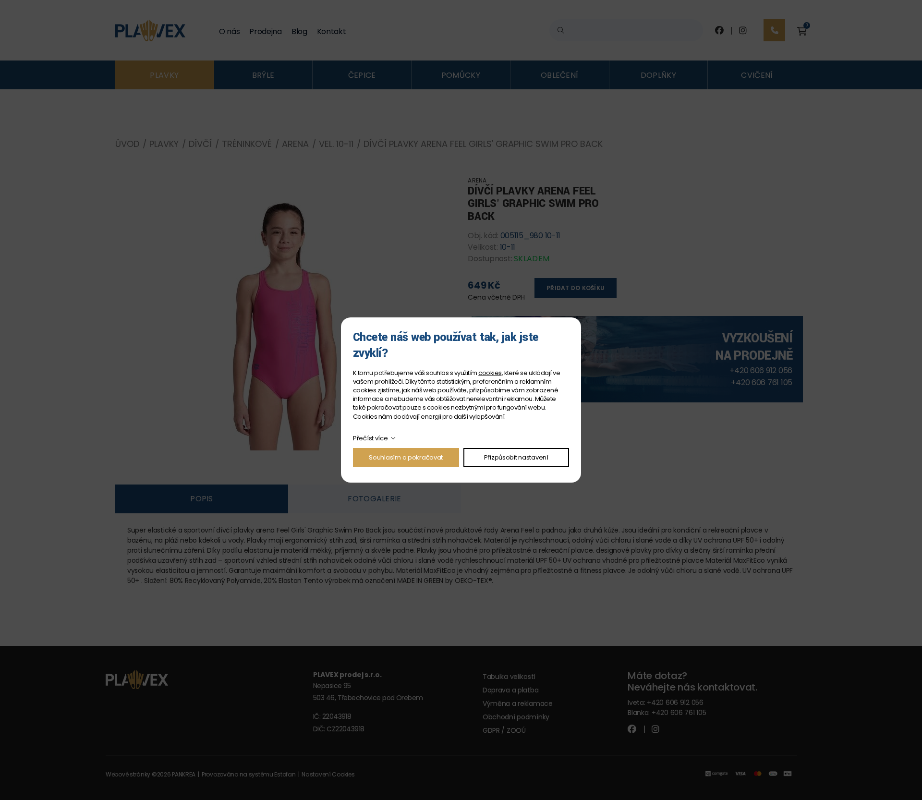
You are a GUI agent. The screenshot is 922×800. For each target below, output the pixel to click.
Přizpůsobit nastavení (516, 457)
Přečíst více (370, 438)
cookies (489, 372)
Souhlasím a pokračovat (406, 457)
